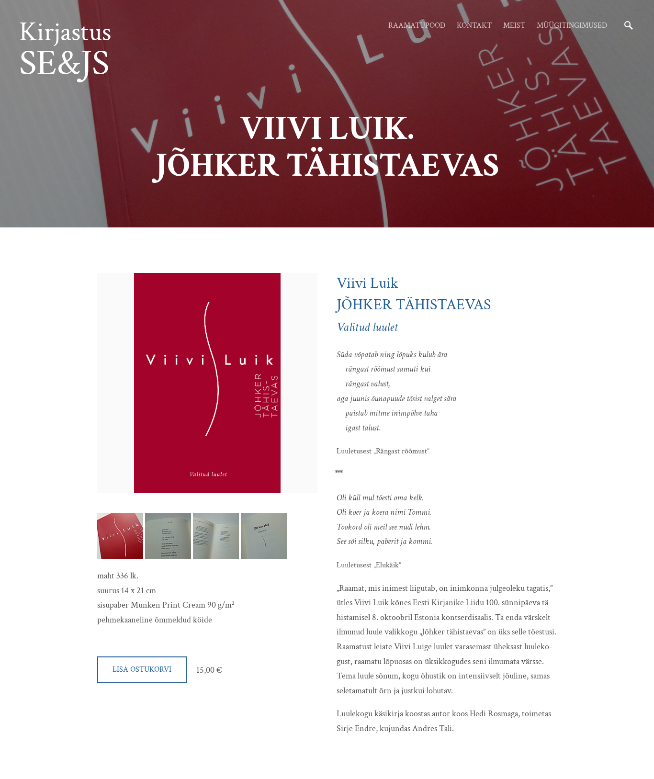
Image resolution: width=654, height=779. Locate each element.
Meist (514, 26)
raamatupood (416, 26)
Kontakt (474, 26)
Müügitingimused (572, 26)
